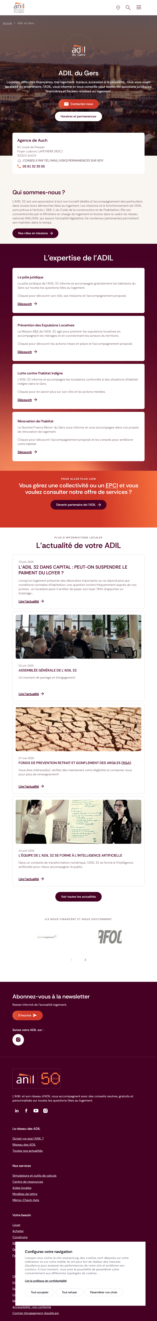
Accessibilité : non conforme (31, 1307)
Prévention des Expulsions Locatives (46, 325)
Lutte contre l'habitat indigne (40, 373)
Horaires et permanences (78, 116)
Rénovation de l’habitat (36, 421)
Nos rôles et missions (33, 233)
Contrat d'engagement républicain (35, 1313)
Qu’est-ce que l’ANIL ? (28, 1138)
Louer (16, 1225)
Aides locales (21, 1188)
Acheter (18, 1231)
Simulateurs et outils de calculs (34, 1176)
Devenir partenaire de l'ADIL (76, 505)
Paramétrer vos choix (103, 1292)
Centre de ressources (27, 1182)
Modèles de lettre (24, 1194)
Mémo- (25, 1200)
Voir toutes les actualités (78, 897)
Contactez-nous (81, 104)
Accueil (7, 23)
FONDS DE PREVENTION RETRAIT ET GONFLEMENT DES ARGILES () (75, 763)
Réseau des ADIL (24, 1145)
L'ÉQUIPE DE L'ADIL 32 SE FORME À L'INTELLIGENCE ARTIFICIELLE (70, 855)
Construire (20, 1237)
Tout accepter (39, 1292)
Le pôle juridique (30, 277)
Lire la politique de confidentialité (46, 1281)
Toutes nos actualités (27, 1151)
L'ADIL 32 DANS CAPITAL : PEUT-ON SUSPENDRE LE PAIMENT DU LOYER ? (73, 570)
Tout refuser (69, 1292)
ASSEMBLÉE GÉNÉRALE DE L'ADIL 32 (48, 670)
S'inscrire (24, 1015)
